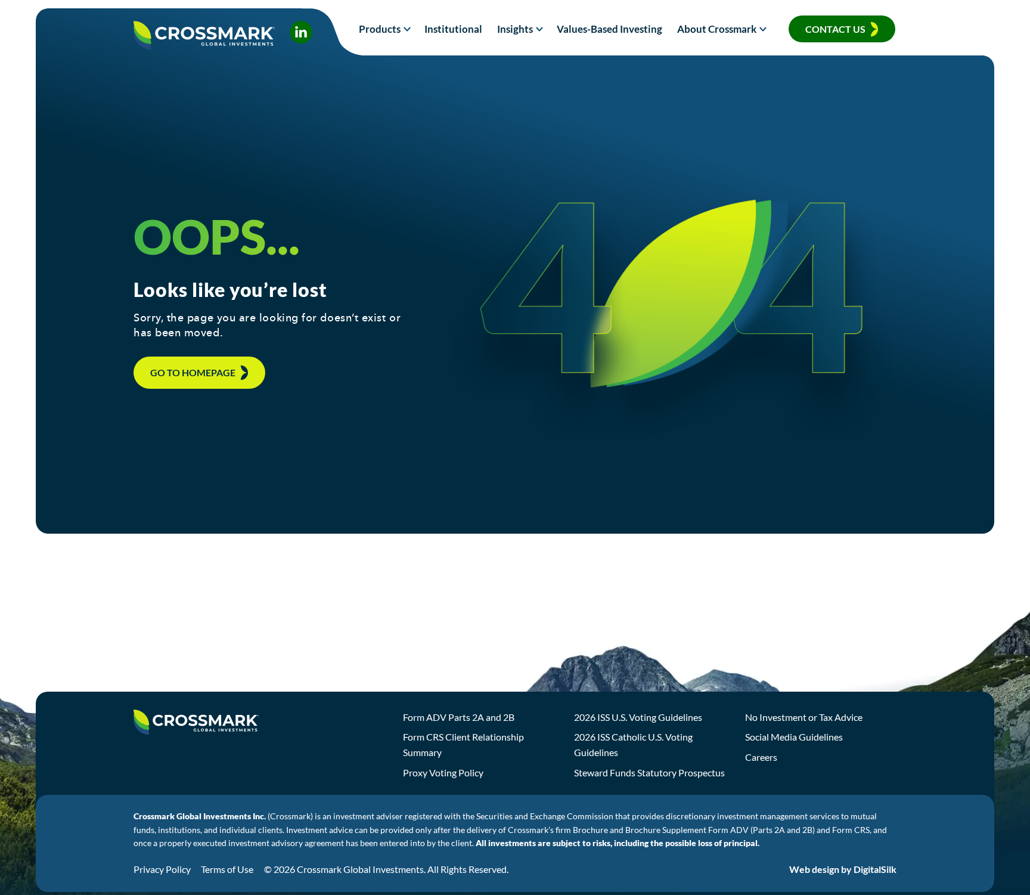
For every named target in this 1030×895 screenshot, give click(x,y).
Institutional (453, 29)
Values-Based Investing (609, 29)
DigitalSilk (875, 869)
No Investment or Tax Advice (804, 717)
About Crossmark (716, 29)
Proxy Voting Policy (443, 772)
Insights (515, 29)
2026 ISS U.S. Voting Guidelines (638, 717)
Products (380, 29)
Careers (761, 757)
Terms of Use (227, 869)
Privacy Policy (162, 869)
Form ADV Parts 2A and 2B (458, 717)
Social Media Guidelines (794, 736)
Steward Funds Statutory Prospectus (649, 772)
